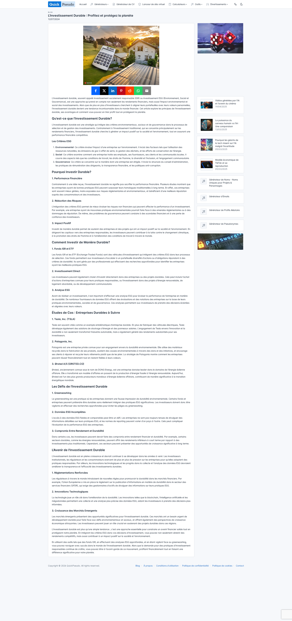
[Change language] (235, 4)
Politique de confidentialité (195, 565)
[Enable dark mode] (241, 4)
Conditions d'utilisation (167, 565)
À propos (148, 565)
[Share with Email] (147, 90)
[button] (99, 4)
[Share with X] (104, 90)
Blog (138, 565)
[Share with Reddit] (129, 90)
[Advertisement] (220, 75)
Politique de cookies (222, 565)
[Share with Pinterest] (121, 90)
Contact (240, 565)
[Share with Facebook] (95, 90)
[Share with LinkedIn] (112, 90)
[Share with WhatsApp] (138, 90)
